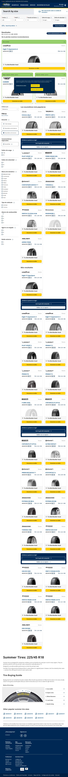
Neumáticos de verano (10, 133)
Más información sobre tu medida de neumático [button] (51, 11)
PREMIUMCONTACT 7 (29, 473)
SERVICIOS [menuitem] (32, 5)
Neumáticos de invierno (11, 128)
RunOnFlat (7, 144)
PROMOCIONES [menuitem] (24, 5)
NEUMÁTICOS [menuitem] (15, 5)
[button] (7, 17)
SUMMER (6, 82)
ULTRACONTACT (50, 444)
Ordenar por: (5, 106)
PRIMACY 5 (49, 345)
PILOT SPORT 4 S (27, 156)
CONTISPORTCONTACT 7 (30, 185)
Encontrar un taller (34, 68)
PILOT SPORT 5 (27, 345)
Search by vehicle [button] (10, 25)
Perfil (16, 17)
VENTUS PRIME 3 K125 (29, 600)
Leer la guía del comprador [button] (42, 143)
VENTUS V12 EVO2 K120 (29, 213)
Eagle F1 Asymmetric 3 (29, 317)
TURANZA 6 (49, 185)
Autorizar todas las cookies (37, 89)
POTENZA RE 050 (50, 501)
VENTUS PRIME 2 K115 (52, 600)
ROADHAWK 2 (50, 213)
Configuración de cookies (21, 85)
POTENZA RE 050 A (28, 501)
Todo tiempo (8, 124)
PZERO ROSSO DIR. (51, 156)
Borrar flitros (5, 115)
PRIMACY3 (25, 374)
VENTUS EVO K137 (51, 530)
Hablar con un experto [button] (42, 147)
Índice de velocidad (59, 17)
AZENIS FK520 (26, 242)
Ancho (4, 17)
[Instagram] (25, 735)
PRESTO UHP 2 (50, 115)
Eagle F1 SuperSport (28, 275)
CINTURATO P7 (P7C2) (52, 403)
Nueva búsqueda (59, 25)
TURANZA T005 (27, 530)
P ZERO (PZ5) (26, 403)
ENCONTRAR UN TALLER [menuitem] (43, 5)
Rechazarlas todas (35, 85)
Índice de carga (46, 17)
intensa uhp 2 (26, 115)
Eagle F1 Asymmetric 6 (10, 49)
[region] (34, 85)
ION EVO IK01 (26, 571)
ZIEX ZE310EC (26, 628)
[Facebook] (21, 735)
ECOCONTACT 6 (50, 473)
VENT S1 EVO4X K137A (52, 571)
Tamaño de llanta (32, 17)
